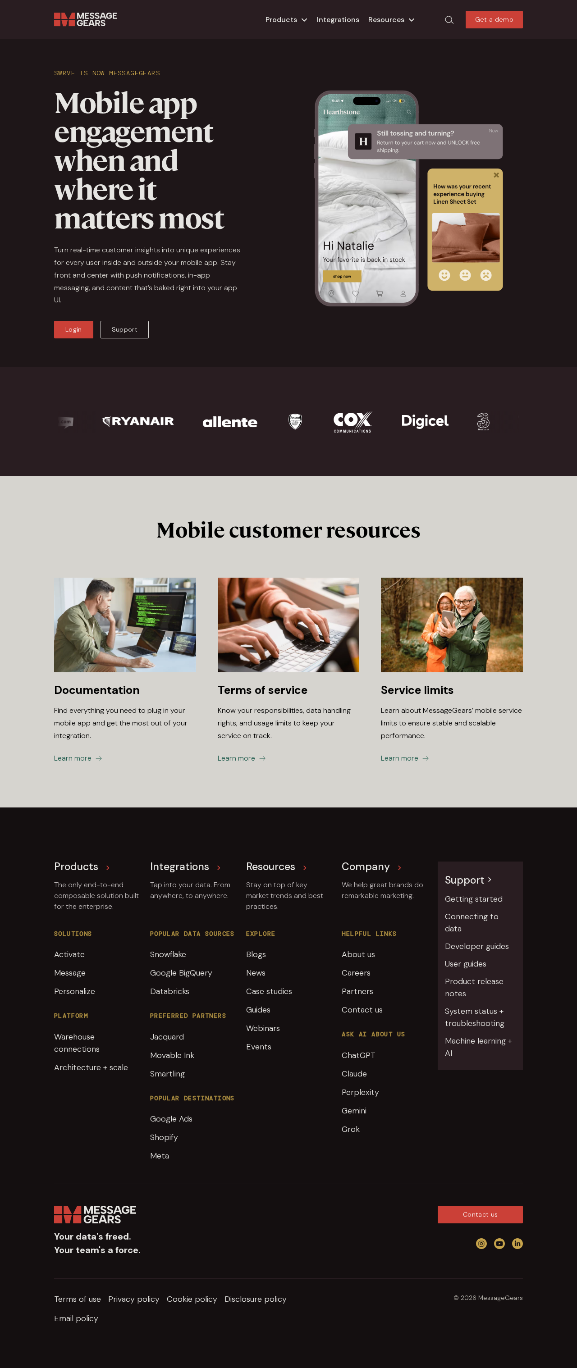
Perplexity (360, 1092)
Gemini (354, 1110)
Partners (357, 991)
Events (258, 1046)
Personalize (74, 991)
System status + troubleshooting (474, 1017)
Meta (159, 1155)
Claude (354, 1073)
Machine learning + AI (478, 1046)
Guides (258, 1009)
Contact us (362, 1009)
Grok (351, 1129)
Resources (386, 19)
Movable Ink (172, 1055)
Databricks (169, 991)
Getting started (474, 899)
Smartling (167, 1073)
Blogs (256, 954)
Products (281, 19)
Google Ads (171, 1118)
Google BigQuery (181, 972)
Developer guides (477, 946)
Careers (356, 972)
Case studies (269, 991)
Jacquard (167, 1036)
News (256, 972)
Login (73, 329)
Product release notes (474, 987)
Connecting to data (472, 922)
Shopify (164, 1137)
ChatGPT (359, 1055)
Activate (69, 954)
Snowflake (168, 954)
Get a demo (494, 19)
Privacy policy (134, 1299)
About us (358, 954)
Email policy (76, 1318)
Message (70, 972)
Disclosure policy (255, 1299)
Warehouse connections (77, 1042)
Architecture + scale (91, 1067)
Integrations (338, 19)
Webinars (263, 1028)
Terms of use (77, 1299)
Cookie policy (192, 1299)
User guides (465, 963)
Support (124, 329)
